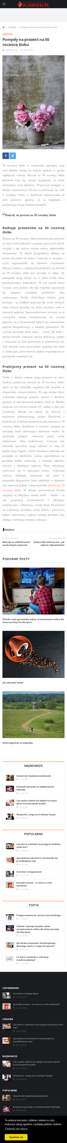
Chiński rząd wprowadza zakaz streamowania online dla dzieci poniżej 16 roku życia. (37, 929)
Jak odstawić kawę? (13, 682)
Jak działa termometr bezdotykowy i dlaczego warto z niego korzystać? (36, 944)
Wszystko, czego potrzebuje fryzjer (36, 814)
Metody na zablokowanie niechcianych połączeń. (16, 543)
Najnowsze (33, 766)
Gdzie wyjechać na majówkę (17, 742)
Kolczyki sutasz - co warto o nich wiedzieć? (36, 1004)
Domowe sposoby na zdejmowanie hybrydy (36, 1106)
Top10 (33, 905)
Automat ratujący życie (29, 871)
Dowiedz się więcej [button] (16, 1128)
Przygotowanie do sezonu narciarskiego (38, 915)
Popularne (33, 834)
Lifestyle (12, 27)
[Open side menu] (3, 4)
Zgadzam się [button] (16, 1137)
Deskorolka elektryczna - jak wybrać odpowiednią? (49, 543)
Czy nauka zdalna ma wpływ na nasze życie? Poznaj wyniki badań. (36, 802)
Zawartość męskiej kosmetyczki (33, 775)
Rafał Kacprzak (12, 49)
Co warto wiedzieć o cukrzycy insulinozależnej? (32, 958)
